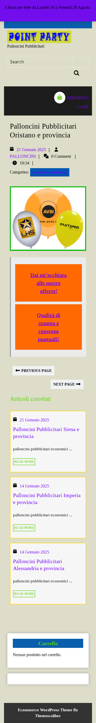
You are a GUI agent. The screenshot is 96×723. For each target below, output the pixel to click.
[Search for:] (39, 61)
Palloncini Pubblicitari (25, 46)
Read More (23, 461)
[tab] (10, 101)
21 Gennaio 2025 (31, 149)
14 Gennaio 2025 (34, 486)
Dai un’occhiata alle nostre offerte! (48, 283)
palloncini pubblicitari (50, 172)
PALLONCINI (23, 156)
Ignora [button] (48, 13)
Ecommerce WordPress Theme (45, 710)
